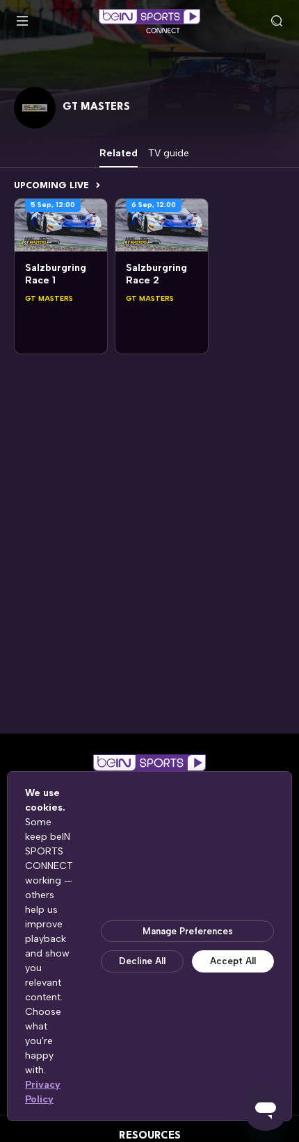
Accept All (233, 961)
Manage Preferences (188, 931)
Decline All (142, 961)
